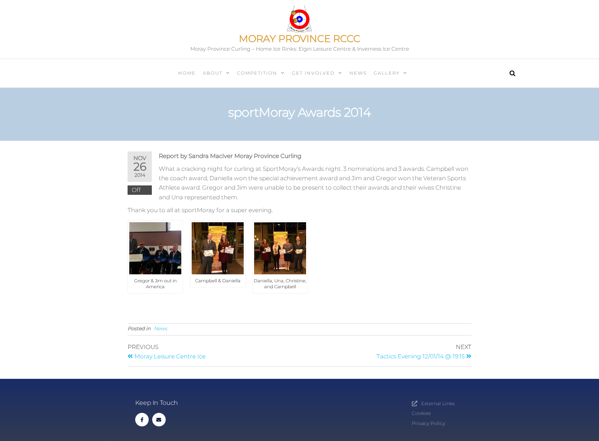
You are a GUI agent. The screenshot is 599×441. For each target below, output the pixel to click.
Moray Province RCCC (299, 38)
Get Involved (313, 73)
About (213, 73)
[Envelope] (159, 419)
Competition (257, 73)
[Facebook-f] (142, 419)
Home (187, 73)
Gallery (387, 73)
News (358, 73)
